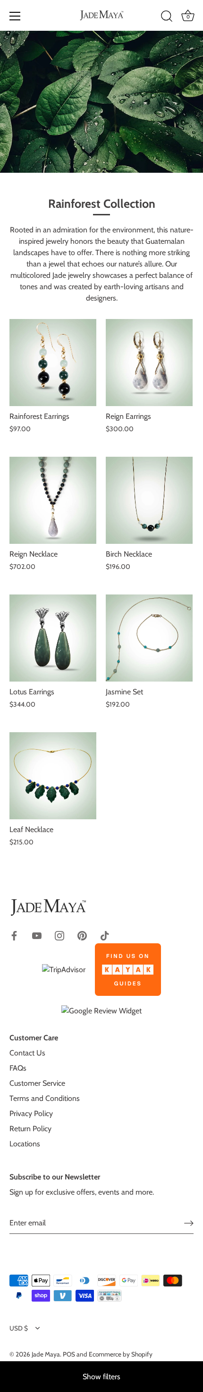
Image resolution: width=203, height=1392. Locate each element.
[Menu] (15, 16)
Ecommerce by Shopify (120, 1354)
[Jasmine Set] (149, 638)
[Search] (166, 17)
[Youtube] (37, 935)
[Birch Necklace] (149, 500)
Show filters (101, 1376)
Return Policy (30, 1128)
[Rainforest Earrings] (52, 362)
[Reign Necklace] (52, 500)
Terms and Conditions (44, 1098)
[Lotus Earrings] (52, 638)
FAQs (17, 1068)
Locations (24, 1143)
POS (69, 1354)
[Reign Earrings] (149, 362)
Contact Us (27, 1052)
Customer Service (37, 1083)
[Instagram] (59, 935)
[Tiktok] (105, 935)
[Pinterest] (82, 935)
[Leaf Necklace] (52, 775)
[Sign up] (189, 1223)
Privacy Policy (31, 1113)
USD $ (18, 1328)
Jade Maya (46, 1354)
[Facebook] (14, 935)
